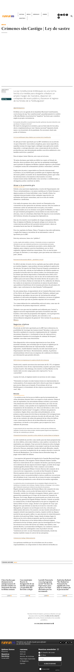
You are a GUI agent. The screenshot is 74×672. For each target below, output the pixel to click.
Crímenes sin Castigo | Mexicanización (24, 538)
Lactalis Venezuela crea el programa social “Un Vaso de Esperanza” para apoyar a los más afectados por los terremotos (45, 585)
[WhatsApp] (5, 95)
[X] (10, 95)
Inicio (3, 24)
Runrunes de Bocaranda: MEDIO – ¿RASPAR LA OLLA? (28, 259)
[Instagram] (59, 18)
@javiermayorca (19, 108)
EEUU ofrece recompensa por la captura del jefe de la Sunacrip (31, 360)
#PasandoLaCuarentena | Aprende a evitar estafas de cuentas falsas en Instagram (36, 435)
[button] (72, 16)
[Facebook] (64, 15)
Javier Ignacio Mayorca (5, 90)
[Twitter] (67, 15)
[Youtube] (61, 15)
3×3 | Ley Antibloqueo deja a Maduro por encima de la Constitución (32, 137)
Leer (8, 595)
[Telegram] (59, 15)
